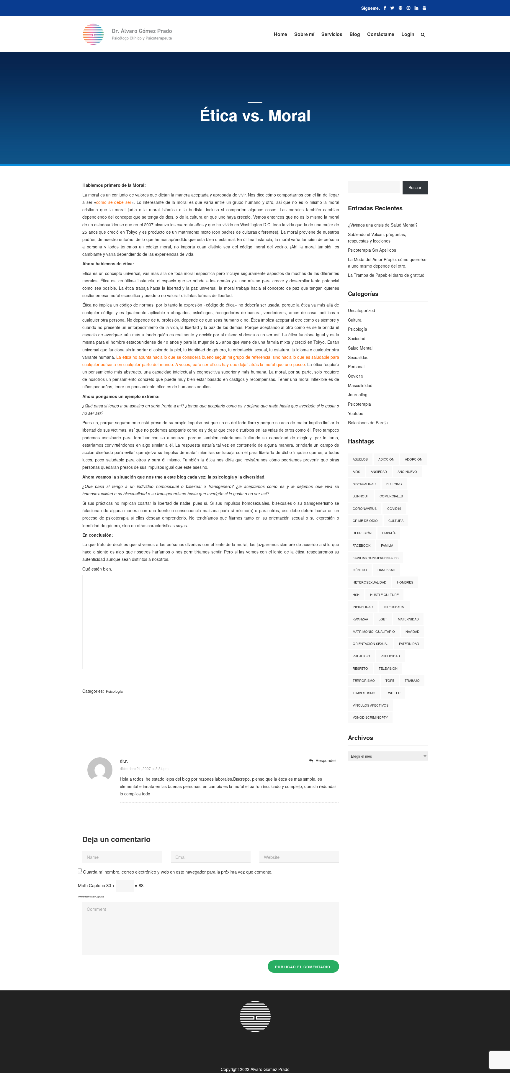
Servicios (331, 34)
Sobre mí (304, 34)
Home (280, 34)
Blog (354, 34)
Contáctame (380, 34)
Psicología (114, 691)
